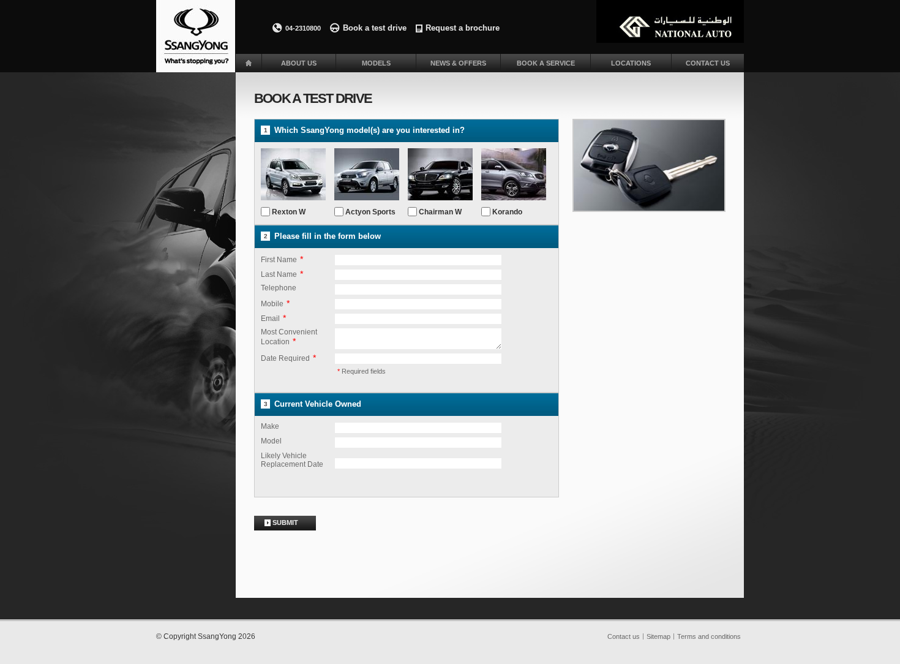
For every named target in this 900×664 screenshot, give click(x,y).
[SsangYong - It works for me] (195, 36)
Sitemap (658, 636)
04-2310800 (303, 28)
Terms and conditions (709, 636)
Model (271, 441)
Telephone (278, 288)
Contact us (623, 636)
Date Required (285, 358)
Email (270, 318)
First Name (279, 259)
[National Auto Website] (670, 21)
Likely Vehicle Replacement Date (292, 460)
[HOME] (248, 63)
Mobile (272, 304)
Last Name (279, 274)
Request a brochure (463, 28)
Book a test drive (375, 28)
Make (270, 426)
